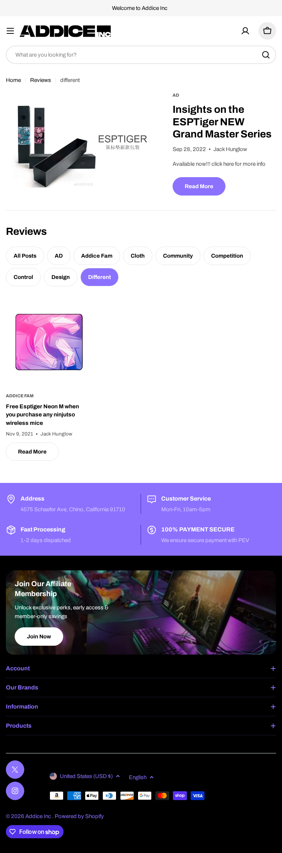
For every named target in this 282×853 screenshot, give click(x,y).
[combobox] (141, 55)
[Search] (265, 54)
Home (13, 80)
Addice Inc (38, 816)
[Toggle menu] (10, 30)
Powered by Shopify (79, 816)
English (138, 777)
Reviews (40, 80)
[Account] (245, 30)
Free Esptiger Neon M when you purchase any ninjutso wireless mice (42, 414)
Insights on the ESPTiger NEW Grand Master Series (222, 122)
